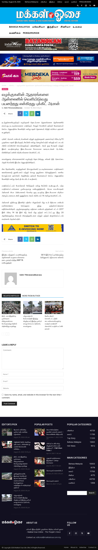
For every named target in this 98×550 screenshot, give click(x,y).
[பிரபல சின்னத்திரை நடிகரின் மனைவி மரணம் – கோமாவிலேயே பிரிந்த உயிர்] (39, 432)
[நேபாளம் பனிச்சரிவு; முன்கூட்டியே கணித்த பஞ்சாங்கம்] (7, 432)
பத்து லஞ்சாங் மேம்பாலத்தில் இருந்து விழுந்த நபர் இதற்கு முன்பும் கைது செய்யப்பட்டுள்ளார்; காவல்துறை (32, 321)
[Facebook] (82, 5)
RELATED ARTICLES (11, 296)
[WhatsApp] (31, 113)
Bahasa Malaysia (31, 2)
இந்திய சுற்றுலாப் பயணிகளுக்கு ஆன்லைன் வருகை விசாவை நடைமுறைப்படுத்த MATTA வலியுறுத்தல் (14, 259)
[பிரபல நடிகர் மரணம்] (39, 483)
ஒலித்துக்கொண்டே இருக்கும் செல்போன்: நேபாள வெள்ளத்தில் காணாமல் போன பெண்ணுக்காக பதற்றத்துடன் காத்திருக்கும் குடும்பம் (22, 481)
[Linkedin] (37, 113)
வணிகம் (74, 2)
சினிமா (59, 2)
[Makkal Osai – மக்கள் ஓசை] (49, 16)
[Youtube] (94, 5)
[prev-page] (3, 334)
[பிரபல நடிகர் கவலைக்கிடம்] (39, 473)
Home (4, 85)
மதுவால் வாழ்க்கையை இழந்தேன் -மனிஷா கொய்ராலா (53, 460)
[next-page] (7, 334)
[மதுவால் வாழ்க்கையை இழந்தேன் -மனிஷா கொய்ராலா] (39, 460)
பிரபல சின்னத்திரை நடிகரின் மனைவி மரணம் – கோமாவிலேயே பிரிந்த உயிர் (54, 432)
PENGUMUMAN (85, 2)
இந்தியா (52, 2)
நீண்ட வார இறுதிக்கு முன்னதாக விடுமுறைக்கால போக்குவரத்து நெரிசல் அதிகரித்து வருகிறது (9, 321)
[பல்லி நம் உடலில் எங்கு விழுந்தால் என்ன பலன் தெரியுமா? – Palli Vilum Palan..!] (39, 445)
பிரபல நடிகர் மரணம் (52, 481)
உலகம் (67, 2)
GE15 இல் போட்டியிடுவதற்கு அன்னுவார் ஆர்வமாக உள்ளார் (52, 256)
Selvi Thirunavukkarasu (13, 108)
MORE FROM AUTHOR (31, 296)
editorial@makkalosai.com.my (48, 537)
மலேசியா (44, 2)
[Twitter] (90, 5)
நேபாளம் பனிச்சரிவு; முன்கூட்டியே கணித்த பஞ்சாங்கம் (20, 432)
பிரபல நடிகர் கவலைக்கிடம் (54, 471)
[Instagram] (86, 5)
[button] (78, 5)
